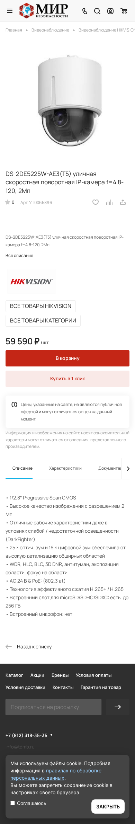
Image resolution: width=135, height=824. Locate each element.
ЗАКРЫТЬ (108, 806)
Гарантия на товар (101, 687)
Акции (37, 675)
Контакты (63, 687)
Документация (113, 468)
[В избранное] (95, 202)
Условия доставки (25, 687)
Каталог (14, 675)
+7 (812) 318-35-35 (26, 735)
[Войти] (110, 10)
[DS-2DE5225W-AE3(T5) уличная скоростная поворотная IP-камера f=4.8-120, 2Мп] (67, 100)
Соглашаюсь (31, 803)
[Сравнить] (109, 202)
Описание (22, 468)
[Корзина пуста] (124, 10)
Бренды (60, 675)
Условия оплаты (93, 675)
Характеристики (65, 468)
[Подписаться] (117, 707)
